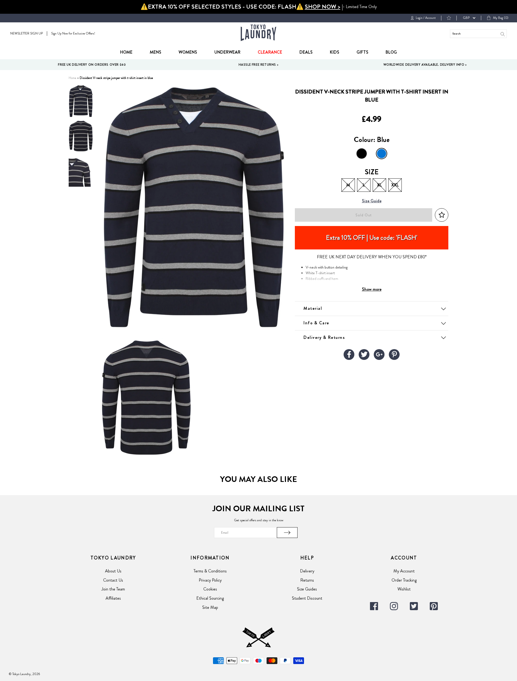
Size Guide (372, 201)
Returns (307, 580)
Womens (188, 52)
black (361, 153)
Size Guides (307, 589)
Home (126, 52)
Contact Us (113, 580)
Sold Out (363, 215)
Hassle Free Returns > (259, 64)
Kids (334, 52)
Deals (306, 52)
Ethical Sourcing (210, 598)
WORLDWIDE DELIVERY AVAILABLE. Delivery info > (425, 64)
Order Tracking (404, 580)
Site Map (210, 607)
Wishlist (404, 589)
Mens (155, 52)
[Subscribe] (287, 532)
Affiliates (113, 598)
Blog (391, 52)
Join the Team (113, 589)
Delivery (307, 571)
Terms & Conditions (210, 571)
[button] (441, 215)
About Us (113, 571)
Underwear (227, 52)
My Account (404, 571)
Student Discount (307, 598)
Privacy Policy (210, 580)
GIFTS (362, 52)
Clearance (270, 52)
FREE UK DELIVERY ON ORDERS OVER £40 (92, 64)
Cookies (210, 589)
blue (381, 153)
